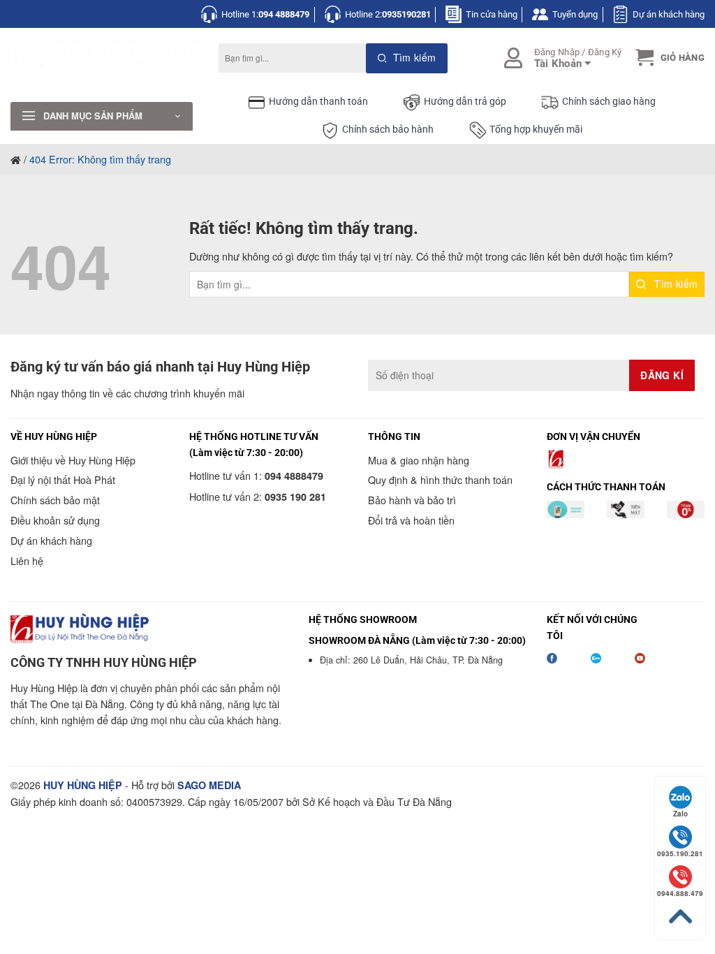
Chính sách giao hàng (609, 102)
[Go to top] (680, 916)
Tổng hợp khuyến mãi (535, 129)
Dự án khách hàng (669, 14)
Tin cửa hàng (491, 14)
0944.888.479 (680, 893)
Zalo (680, 814)
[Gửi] (407, 58)
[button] (668, 57)
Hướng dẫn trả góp (465, 102)
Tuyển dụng (575, 14)
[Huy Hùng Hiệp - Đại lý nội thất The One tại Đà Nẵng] (104, 58)
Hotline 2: (388, 14)
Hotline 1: (265, 14)
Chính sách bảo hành (388, 129)
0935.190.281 (680, 853)
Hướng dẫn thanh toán (318, 102)
